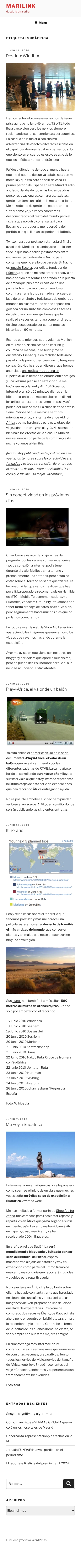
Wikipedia (21, 1103)
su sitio (58, 804)
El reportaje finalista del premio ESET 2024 (37, 1463)
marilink (21, 6)
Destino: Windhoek (24, 55)
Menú (43, 22)
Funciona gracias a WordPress (26, 1540)
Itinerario (14, 830)
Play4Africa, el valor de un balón (36, 689)
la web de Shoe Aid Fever (48, 627)
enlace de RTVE (33, 804)
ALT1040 (47, 386)
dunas (16, 1001)
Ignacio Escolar (21, 268)
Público (11, 273)
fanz (17, 1385)
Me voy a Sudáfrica (24, 1124)
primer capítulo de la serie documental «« (37, 758)
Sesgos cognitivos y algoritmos (29, 1414)
